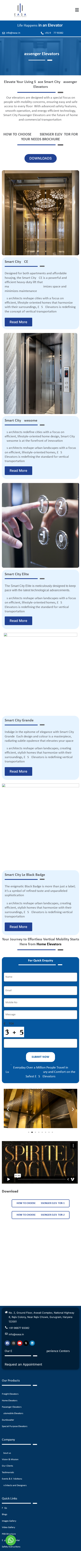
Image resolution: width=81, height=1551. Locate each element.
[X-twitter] (26, 1343)
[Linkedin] (32, 1343)
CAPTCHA (10, 1023)
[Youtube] (19, 1343)
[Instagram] (13, 1343)
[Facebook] (7, 1343)
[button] (77, 10)
